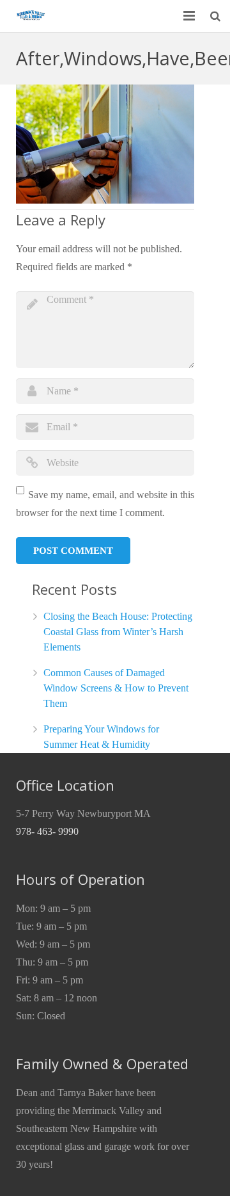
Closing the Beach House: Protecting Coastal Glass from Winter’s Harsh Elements (117, 631)
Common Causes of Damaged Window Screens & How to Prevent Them (115, 688)
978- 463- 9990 (47, 831)
